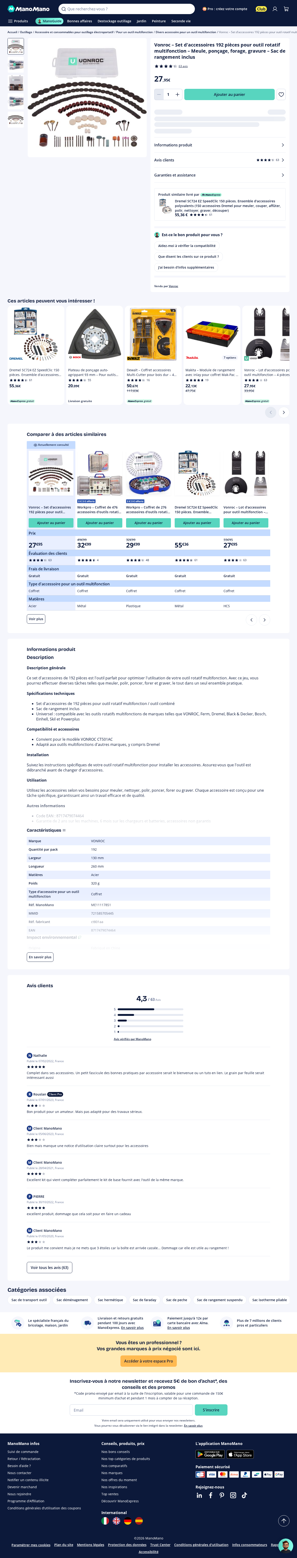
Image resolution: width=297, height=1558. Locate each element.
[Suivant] (283, 412)
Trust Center (160, 1544)
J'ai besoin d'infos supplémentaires (186, 267)
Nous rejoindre (19, 1494)
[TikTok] (244, 1495)
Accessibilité (148, 1552)
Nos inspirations (114, 1487)
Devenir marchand (22, 1487)
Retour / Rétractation (24, 1458)
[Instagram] (233, 1495)
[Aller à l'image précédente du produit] (37, 98)
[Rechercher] (63, 9)
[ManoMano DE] (127, 1521)
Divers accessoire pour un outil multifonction (186, 32)
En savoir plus (193, 1426)
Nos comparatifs (114, 1466)
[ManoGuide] (285, 1546)
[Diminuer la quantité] (159, 94)
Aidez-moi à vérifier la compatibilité (187, 245)
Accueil (12, 32)
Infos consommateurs (249, 1544)
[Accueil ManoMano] (29, 9)
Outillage (26, 32)
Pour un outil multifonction (134, 32)
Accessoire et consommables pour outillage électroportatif (74, 32)
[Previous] (251, 620)
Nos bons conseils (115, 1451)
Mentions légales (90, 1544)
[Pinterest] (222, 1495)
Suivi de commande (23, 1451)
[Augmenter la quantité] (177, 94)
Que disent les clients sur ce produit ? (188, 256)
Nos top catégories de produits (125, 1458)
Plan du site (63, 1544)
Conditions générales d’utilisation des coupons (44, 1508)
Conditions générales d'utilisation (201, 1544)
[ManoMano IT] (105, 1521)
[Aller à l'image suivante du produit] (137, 98)
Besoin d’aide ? (19, 1466)
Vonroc (173, 286)
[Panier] (286, 9)
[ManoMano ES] (139, 1521)
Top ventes (110, 1494)
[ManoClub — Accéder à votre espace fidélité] (261, 9)
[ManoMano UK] (116, 1521)
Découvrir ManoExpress (120, 1501)
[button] (220, 204)
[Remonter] (283, 1521)
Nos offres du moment (119, 1480)
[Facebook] (210, 1495)
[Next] (264, 620)
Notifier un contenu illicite (28, 1480)
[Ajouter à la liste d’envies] (281, 94)
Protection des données (127, 1544)
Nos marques (112, 1473)
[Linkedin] (199, 1495)
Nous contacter (19, 1473)
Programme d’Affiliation (26, 1501)
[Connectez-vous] (275, 9)
